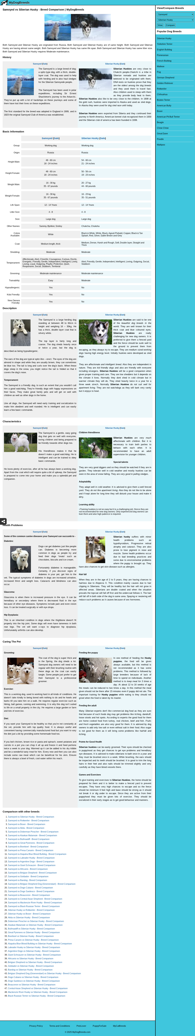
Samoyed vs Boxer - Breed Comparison (26, 824)
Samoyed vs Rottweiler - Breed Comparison (28, 820)
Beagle (160, 122)
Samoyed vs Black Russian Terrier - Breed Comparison (34, 906)
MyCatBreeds (119, 1026)
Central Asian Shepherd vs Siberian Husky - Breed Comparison (38, 988)
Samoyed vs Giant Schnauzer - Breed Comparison (31, 865)
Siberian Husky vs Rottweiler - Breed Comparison (31, 910)
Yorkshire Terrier (164, 44)
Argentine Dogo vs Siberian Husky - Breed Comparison (34, 951)
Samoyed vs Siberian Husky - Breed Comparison (31, 817)
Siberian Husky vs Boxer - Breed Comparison (29, 914)
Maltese (160, 66)
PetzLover (81, 1026)
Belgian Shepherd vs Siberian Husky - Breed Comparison (35, 962)
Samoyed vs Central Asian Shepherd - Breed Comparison (35, 899)
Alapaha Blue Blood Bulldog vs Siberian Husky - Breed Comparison (40, 943)
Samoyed (37, 64)
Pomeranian (162, 55)
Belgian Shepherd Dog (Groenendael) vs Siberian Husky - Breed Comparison (44, 973)
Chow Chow (163, 128)
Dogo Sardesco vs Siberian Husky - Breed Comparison (34, 981)
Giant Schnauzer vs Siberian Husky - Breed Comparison (34, 955)
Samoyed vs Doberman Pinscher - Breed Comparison (33, 832)
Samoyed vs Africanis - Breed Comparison (28, 869)
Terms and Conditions (59, 1026)
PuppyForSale (99, 1026)
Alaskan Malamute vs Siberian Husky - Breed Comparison (35, 925)
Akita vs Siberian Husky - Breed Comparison (29, 917)
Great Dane (162, 133)
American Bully (164, 105)
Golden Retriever (165, 83)
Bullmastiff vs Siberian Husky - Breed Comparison (31, 929)
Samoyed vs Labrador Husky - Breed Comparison (31, 858)
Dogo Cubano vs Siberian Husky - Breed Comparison (33, 977)
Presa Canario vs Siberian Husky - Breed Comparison (33, 940)
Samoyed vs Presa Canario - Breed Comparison (30, 850)
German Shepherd (165, 77)
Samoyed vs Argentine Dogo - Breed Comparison (31, 861)
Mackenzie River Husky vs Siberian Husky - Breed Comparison (37, 992)
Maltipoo (161, 145)
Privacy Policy (36, 1026)
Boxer (159, 111)
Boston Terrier (163, 100)
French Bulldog (164, 61)
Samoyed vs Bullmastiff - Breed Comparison (28, 839)
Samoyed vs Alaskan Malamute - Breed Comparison (32, 835)
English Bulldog (164, 49)
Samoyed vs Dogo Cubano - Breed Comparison (30, 888)
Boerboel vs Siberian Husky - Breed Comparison (31, 936)
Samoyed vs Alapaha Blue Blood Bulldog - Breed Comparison (37, 854)
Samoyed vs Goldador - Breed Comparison (28, 876)
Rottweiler (161, 89)
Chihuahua (162, 94)
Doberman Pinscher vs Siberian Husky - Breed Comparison (36, 921)
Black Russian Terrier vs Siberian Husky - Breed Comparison (36, 996)
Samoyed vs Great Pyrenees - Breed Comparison (31, 843)
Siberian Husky (112, 64)
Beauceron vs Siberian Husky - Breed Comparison (31, 985)
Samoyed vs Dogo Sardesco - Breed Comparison (31, 891)
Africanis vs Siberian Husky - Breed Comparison (30, 958)
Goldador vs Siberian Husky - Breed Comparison (31, 966)
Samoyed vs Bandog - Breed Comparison (27, 880)
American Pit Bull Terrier (168, 117)
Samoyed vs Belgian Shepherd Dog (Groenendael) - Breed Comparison (41, 884)
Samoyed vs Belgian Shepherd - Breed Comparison (32, 873)
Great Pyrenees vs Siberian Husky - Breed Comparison (34, 932)
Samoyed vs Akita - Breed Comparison (26, 828)
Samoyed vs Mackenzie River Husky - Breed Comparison (35, 902)
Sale (45, 64)
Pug (159, 72)
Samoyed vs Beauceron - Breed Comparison (29, 895)
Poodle (160, 139)
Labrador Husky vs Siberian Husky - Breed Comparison (34, 947)
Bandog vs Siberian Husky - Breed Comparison (30, 970)
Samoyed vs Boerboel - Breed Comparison (28, 847)
